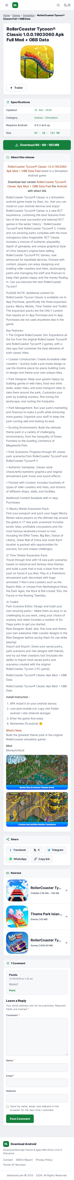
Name (10, 1060)
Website (11, 1091)
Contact (8, 1159)
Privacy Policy (44, 1159)
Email (10, 1075)
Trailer (18, 87)
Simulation (29, 15)
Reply (12, 990)
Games (16, 15)
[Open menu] (6, 5)
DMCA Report (24, 1159)
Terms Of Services (14, 1164)
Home (6, 15)
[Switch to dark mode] (67, 5)
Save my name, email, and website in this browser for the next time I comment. (34, 1108)
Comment (13, 1015)
